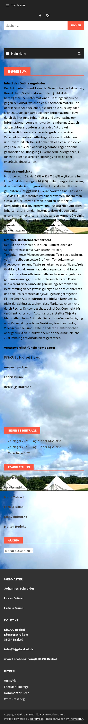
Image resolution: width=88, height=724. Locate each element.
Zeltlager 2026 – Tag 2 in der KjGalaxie (34, 441)
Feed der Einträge (16, 687)
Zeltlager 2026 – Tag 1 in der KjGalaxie (34, 447)
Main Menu (18, 53)
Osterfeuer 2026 (19, 453)
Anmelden (11, 680)
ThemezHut (76, 719)
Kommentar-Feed (16, 693)
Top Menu (18, 5)
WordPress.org (14, 699)
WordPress (36, 719)
